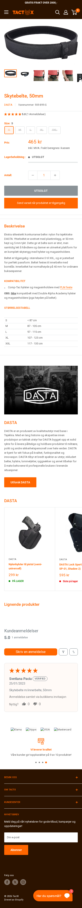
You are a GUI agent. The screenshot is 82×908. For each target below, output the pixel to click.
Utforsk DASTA (20, 482)
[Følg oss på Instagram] (23, 882)
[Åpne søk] (57, 12)
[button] (13, 114)
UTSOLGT (41, 190)
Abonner (16, 850)
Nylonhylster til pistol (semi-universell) (25, 566)
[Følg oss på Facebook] (7, 882)
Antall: (8, 175)
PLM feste (66, 287)
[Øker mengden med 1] (55, 175)
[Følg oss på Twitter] (15, 882)
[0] (74, 12)
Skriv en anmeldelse (31, 652)
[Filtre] (63, 651)
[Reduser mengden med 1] (32, 175)
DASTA (8, 104)
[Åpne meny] (6, 12)
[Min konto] (66, 12)
